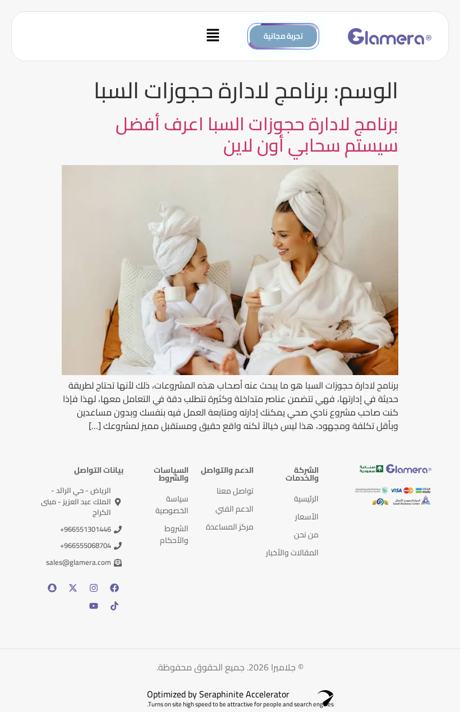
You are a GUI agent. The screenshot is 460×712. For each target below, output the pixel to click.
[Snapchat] (52, 588)
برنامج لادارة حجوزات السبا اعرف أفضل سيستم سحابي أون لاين (257, 134)
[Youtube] (94, 606)
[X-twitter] (73, 588)
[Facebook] (114, 588)
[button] (123, 36)
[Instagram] (94, 588)
